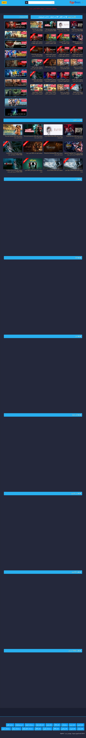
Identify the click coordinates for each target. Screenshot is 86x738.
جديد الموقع (71, 17)
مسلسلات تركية (16, 728)
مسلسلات (64, 725)
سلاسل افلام (10, 725)
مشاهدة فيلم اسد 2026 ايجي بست (34, 153)
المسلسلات (22, 17)
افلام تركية (80, 728)
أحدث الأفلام (62, 17)
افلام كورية (72, 728)
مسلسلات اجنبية (30, 725)
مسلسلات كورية (47, 728)
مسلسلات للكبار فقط (28, 728)
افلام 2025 (56, 728)
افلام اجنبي (80, 725)
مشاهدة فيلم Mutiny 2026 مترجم (55, 170)
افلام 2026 (38, 728)
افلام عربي (72, 725)
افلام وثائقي (64, 728)
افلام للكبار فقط (40, 725)
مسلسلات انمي (6, 728)
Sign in (4, 2)
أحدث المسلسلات (42, 17)
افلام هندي (49, 725)
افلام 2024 (57, 725)
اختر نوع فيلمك (19, 725)
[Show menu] (83, 2)
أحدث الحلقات (53, 17)
